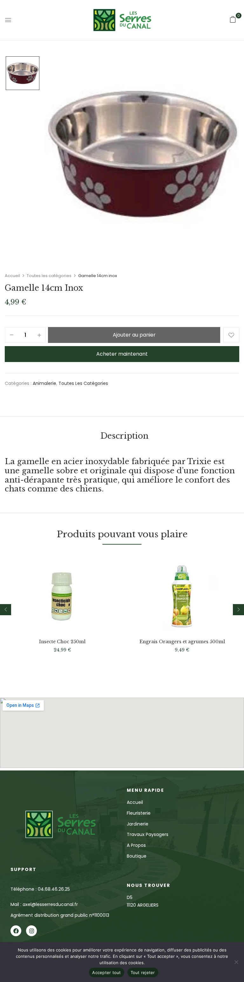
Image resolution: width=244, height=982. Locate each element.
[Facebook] (15, 930)
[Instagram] (31, 930)
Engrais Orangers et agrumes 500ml (182, 641)
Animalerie (44, 383)
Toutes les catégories (49, 276)
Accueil (12, 276)
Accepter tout (106, 972)
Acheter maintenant (122, 354)
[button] (233, 19)
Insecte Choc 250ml (62, 641)
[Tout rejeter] (236, 962)
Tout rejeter (143, 972)
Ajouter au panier (134, 334)
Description (124, 436)
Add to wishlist (231, 335)
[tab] (124, 437)
